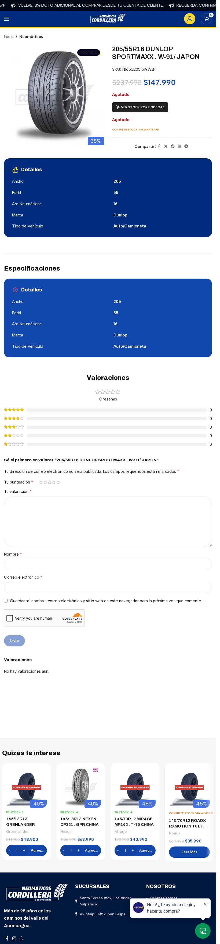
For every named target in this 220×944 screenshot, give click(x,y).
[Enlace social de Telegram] (186, 146)
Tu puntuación (18, 482)
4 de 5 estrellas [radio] (54, 482)
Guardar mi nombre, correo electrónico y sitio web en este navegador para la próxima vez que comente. (106, 600)
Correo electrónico (23, 577)
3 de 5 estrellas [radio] (49, 482)
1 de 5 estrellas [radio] (41, 482)
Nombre (13, 554)
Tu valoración (18, 491)
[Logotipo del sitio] (108, 18)
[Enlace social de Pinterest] (172, 146)
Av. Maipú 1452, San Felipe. (103, 914)
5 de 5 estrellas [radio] (58, 482)
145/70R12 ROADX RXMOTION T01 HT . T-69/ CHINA (188, 826)
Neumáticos (31, 36)
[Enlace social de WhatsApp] (21, 939)
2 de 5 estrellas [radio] (45, 482)
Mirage (121, 831)
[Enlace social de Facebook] (159, 146)
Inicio (9, 36)
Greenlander (17, 831)
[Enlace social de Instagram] (14, 939)
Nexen (66, 831)
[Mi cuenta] (189, 18)
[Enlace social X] (165, 146)
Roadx (174, 833)
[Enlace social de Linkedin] (179, 146)
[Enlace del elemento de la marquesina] (81, 5)
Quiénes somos (164, 898)
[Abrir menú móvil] (6, 18)
